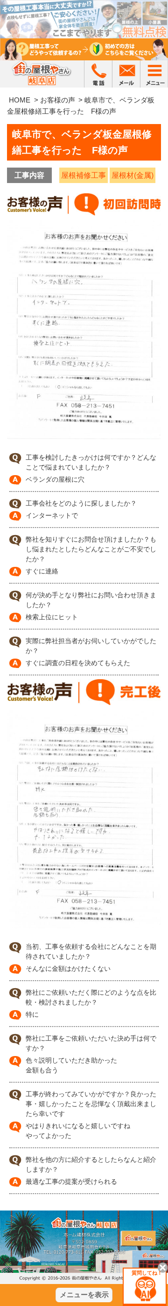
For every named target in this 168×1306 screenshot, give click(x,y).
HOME (19, 100)
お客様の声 (57, 100)
